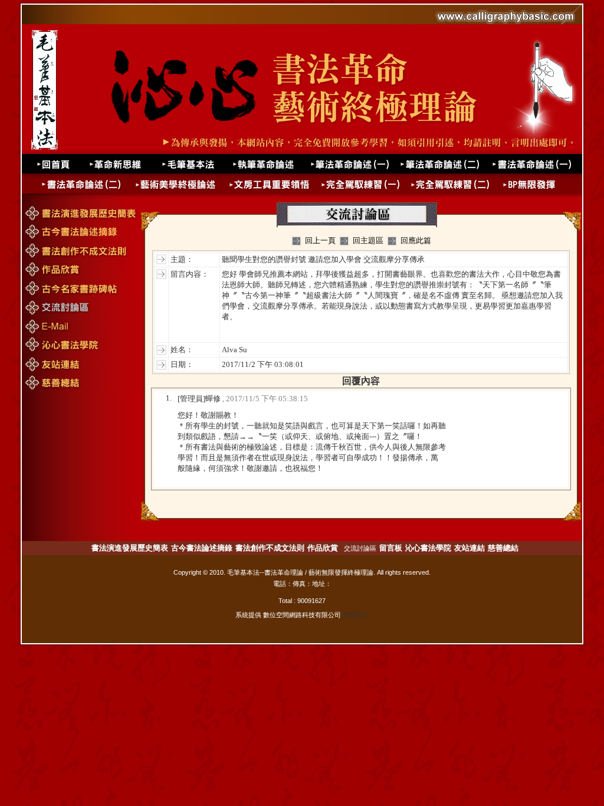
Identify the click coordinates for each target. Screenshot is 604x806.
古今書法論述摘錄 (201, 547)
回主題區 (368, 240)
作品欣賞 (322, 547)
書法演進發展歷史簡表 (129, 547)
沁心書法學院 (428, 547)
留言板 (390, 547)
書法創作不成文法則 (269, 547)
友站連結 (469, 547)
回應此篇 (416, 240)
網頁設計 (356, 614)
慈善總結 (503, 547)
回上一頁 (320, 240)
